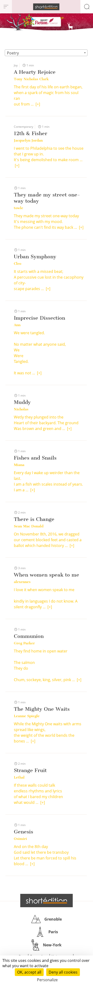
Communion (29, 636)
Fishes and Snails (35, 458)
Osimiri (20, 839)
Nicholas (21, 409)
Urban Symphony (35, 257)
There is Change (34, 519)
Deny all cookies (63, 972)
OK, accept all (29, 972)
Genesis (23, 832)
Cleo (17, 263)
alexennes (22, 582)
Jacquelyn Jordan (28, 140)
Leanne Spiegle (27, 716)
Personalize (47, 979)
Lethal (19, 777)
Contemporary (23, 127)
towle (18, 208)
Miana (19, 465)
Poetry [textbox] (13, 53)
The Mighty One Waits (42, 709)
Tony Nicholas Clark (31, 79)
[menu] (6, 6)
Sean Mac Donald (28, 526)
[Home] (46, 7)
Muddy (22, 402)
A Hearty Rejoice (35, 72)
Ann (17, 325)
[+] (38, 104)
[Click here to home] (46, 900)
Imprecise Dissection (39, 318)
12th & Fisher (30, 133)
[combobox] (46, 52)
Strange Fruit (30, 770)
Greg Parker (24, 643)
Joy (16, 65)
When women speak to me (46, 575)
